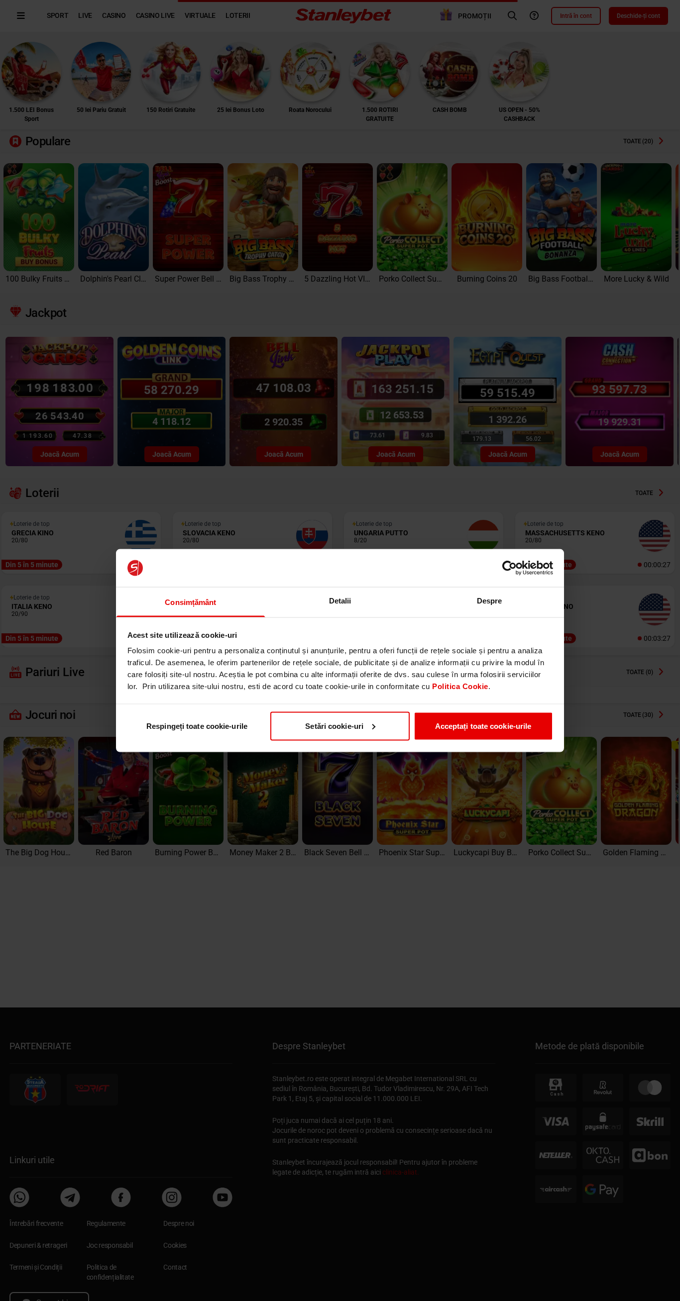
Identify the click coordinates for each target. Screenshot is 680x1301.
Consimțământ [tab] (190, 602)
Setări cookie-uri (334, 725)
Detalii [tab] (340, 601)
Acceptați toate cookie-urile (483, 725)
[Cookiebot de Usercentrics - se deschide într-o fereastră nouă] (509, 568)
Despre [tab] (489, 601)
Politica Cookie (460, 686)
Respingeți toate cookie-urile (196, 725)
